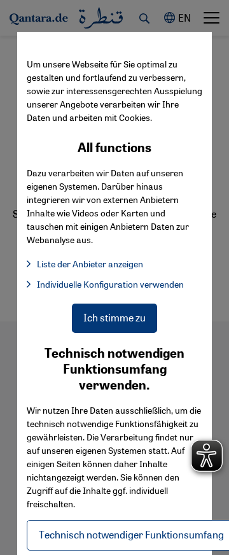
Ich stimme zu (114, 317)
